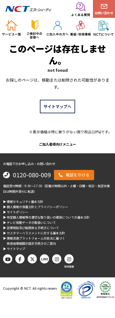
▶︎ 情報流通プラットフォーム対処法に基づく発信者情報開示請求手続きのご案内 (34, 241)
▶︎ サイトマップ (14, 248)
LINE (44, 259)
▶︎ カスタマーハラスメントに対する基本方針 (34, 233)
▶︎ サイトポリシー (15, 212)
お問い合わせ (104, 12)
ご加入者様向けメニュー (57, 144)
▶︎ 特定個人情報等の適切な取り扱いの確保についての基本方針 (46, 217)
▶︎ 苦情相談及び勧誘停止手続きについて (31, 227)
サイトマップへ (57, 106)
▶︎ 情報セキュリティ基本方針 (23, 201)
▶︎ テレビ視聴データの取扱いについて (29, 222)
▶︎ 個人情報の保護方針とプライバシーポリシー (35, 206)
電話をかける (78, 175)
